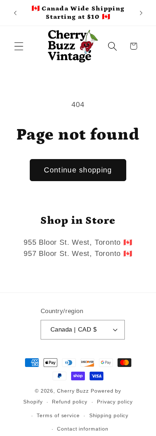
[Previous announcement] (15, 13)
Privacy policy (115, 402)
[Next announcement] (141, 13)
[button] (18, 46)
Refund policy (69, 402)
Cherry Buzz (73, 391)
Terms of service (58, 415)
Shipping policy (109, 415)
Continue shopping (78, 170)
